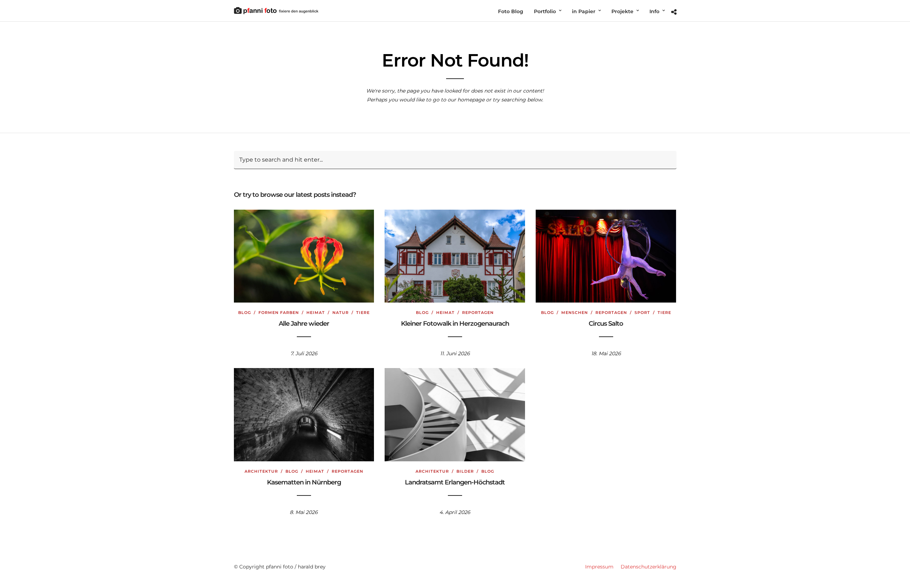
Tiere (363, 312)
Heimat (315, 312)
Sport (642, 312)
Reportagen (478, 312)
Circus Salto (606, 323)
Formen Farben (278, 312)
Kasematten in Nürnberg (304, 482)
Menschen (574, 312)
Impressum (599, 566)
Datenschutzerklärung (648, 566)
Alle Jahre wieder (304, 323)
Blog (244, 312)
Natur (340, 312)
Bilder (465, 471)
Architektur (261, 471)
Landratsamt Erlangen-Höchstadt (455, 482)
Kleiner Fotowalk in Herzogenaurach (455, 323)
